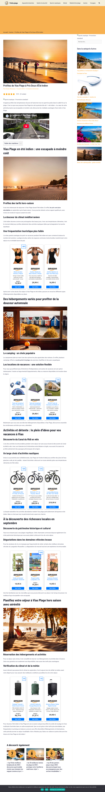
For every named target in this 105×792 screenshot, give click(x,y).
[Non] (103, 788)
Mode (65, 3)
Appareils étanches (28, 3)
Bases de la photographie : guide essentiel (88, 162)
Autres (85, 3)
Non (47, 789)
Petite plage (14, 3)
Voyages (93, 3)
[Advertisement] (52, 19)
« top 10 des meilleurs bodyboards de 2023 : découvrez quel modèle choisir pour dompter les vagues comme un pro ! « (15, 767)
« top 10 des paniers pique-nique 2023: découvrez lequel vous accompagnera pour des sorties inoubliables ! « (54, 767)
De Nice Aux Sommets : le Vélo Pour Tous (88, 144)
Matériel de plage (75, 3)
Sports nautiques (55, 3)
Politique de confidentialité (57, 789)
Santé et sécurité (42, 3)
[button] (99, 3)
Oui (42, 789)
